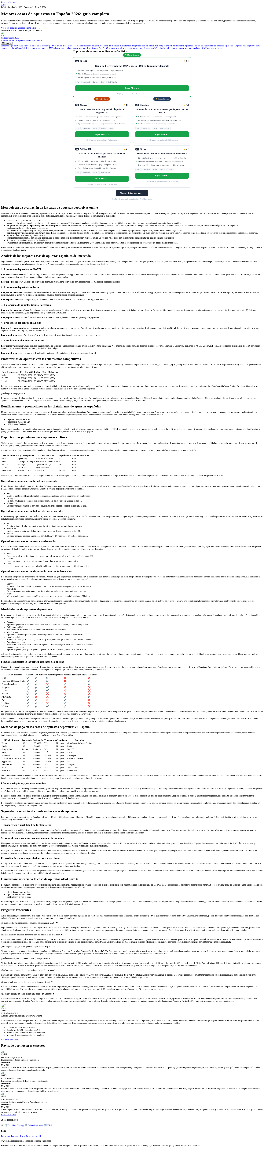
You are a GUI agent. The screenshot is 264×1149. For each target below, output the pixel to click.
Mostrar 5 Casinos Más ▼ (132, 193)
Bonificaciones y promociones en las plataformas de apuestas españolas (201, 46)
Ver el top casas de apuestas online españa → (20, 28)
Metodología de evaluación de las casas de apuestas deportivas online (31, 46)
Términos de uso (18, 1136)
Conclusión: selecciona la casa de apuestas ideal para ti (178, 48)
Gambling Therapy (14, 1125)
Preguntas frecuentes (213, 48)
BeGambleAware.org (145, 199)
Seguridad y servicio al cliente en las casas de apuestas (130, 48)
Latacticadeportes (8, 2)
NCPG (47, 1125)
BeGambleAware (34, 1125)
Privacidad (5, 1136)
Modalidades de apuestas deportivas (32, 48)
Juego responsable (34, 1136)
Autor (3, 5)
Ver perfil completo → (10, 1040)
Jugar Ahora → (132, 88)
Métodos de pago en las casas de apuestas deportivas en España (77, 48)
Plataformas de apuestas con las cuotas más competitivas (145, 46)
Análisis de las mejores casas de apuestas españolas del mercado (91, 46)
